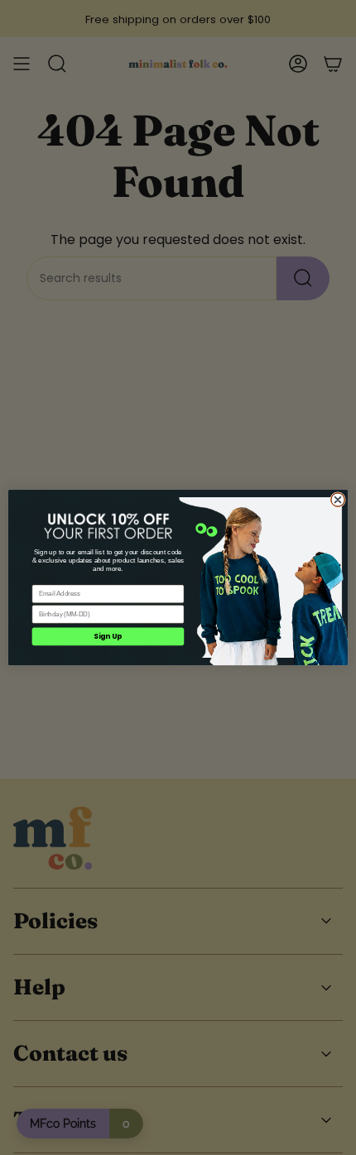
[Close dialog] (338, 500)
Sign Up (108, 636)
